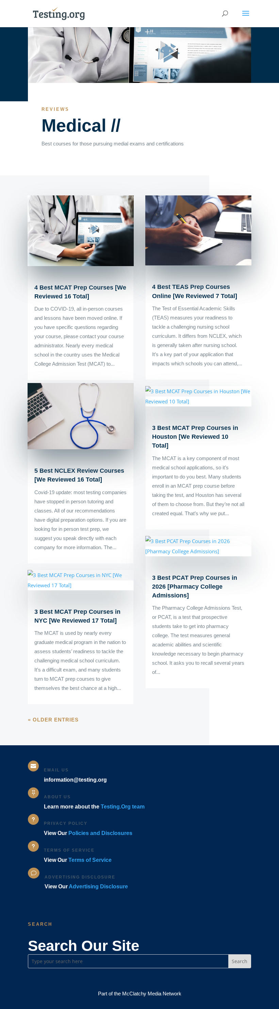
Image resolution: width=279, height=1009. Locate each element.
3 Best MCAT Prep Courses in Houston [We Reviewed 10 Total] (195, 436)
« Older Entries (53, 720)
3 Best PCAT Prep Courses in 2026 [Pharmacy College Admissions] (194, 586)
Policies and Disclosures (100, 833)
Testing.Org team (123, 807)
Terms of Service (90, 860)
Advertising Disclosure (98, 886)
